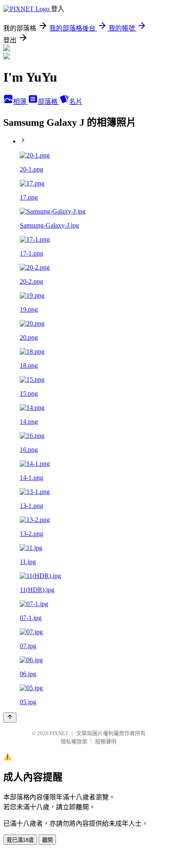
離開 (47, 840)
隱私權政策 (74, 741)
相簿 (20, 101)
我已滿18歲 (20, 840)
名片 (75, 101)
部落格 (48, 101)
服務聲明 (105, 741)
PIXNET (59, 733)
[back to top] (9, 717)
